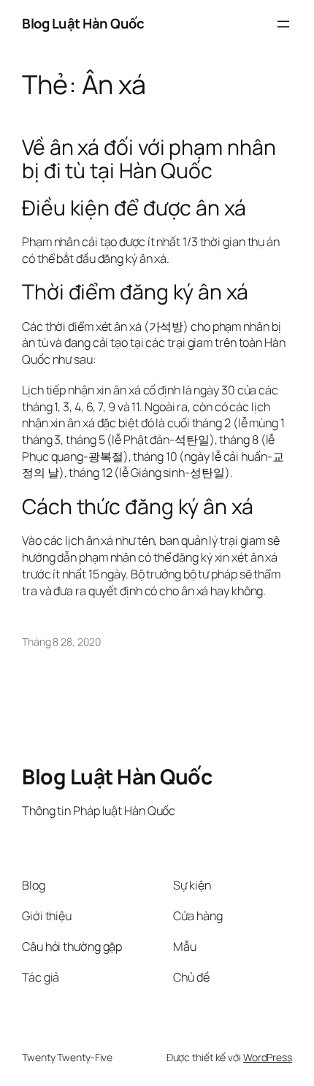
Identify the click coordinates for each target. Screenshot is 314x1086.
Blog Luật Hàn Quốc (83, 23)
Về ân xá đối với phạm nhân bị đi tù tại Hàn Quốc (148, 159)
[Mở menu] (283, 24)
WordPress (267, 1057)
